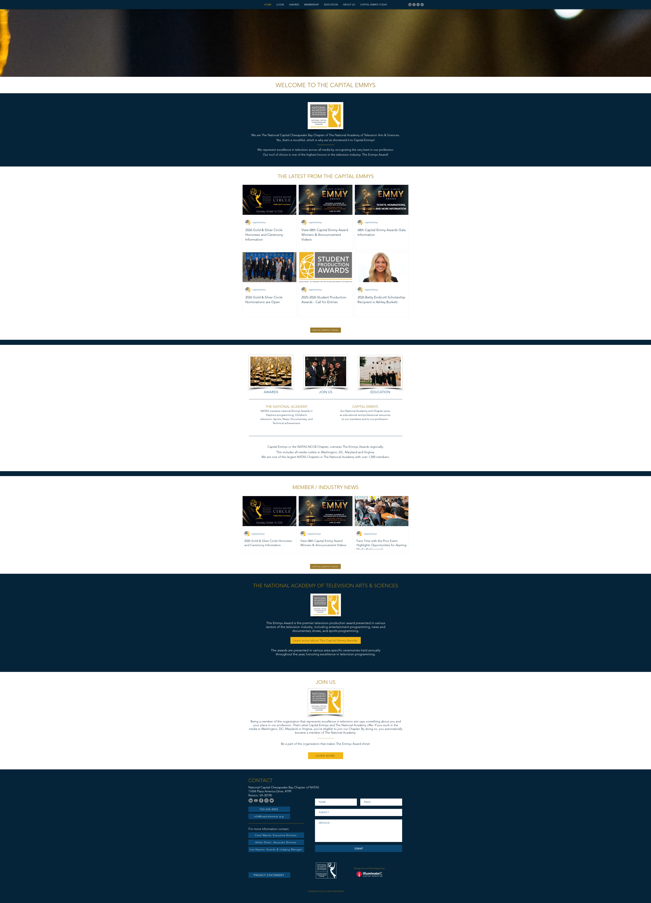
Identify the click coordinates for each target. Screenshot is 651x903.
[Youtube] (256, 800)
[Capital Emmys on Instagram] (418, 4)
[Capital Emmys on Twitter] (422, 4)
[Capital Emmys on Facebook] (414, 4)
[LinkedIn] (409, 4)
